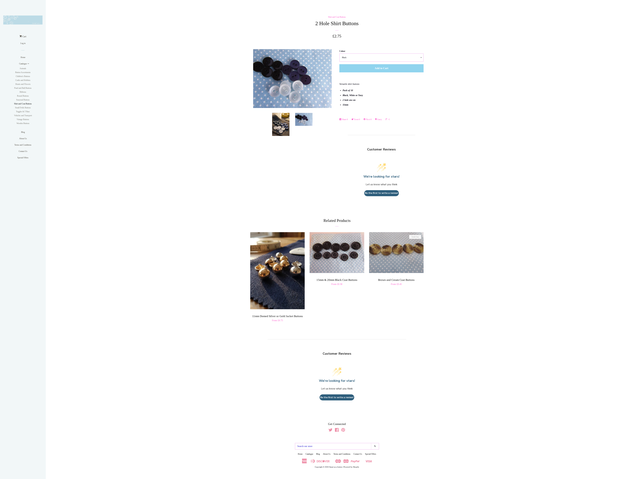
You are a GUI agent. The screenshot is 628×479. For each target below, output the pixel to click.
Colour (342, 51)
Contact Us (23, 151)
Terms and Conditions (22, 145)
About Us (23, 138)
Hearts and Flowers (23, 84)
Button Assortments (23, 72)
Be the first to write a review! (381, 193)
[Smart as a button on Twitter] (330, 430)
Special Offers (22, 158)
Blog (23, 132)
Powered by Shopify (351, 467)
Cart (24, 36)
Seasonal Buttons (23, 100)
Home (23, 57)
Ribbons (23, 92)
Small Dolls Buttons (23, 108)
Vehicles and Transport (23, 115)
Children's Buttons (23, 76)
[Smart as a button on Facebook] (337, 430)
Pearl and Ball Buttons (23, 88)
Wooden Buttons (23, 123)
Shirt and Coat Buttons (23, 104)
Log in (23, 43)
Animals (23, 68)
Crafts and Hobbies (22, 80)
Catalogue (23, 64)
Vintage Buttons (23, 119)
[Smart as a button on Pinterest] (343, 430)
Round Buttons (23, 96)
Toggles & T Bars (23, 111)
